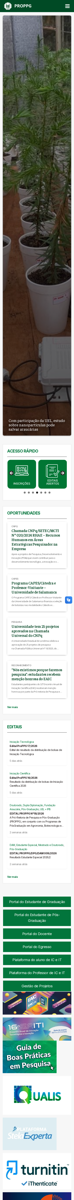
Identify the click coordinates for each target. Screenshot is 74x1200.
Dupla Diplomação (33, 805)
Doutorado (16, 805)
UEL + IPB (45, 809)
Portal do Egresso (37, 947)
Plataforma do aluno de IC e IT (37, 960)
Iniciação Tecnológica (22, 741)
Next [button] (62, 473)
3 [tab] (33, 493)
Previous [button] (11, 473)
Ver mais (12, 707)
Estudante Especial (26, 845)
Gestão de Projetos (37, 986)
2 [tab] (29, 493)
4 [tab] (37, 493)
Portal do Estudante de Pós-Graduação (37, 918)
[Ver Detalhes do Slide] (21, 474)
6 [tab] (45, 493)
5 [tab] (41, 493)
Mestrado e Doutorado (51, 845)
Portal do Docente (37, 934)
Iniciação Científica (20, 773)
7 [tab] (49, 493)
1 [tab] (25, 493)
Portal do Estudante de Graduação (37, 902)
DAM (12, 845)
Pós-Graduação (30, 809)
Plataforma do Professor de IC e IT (37, 973)
